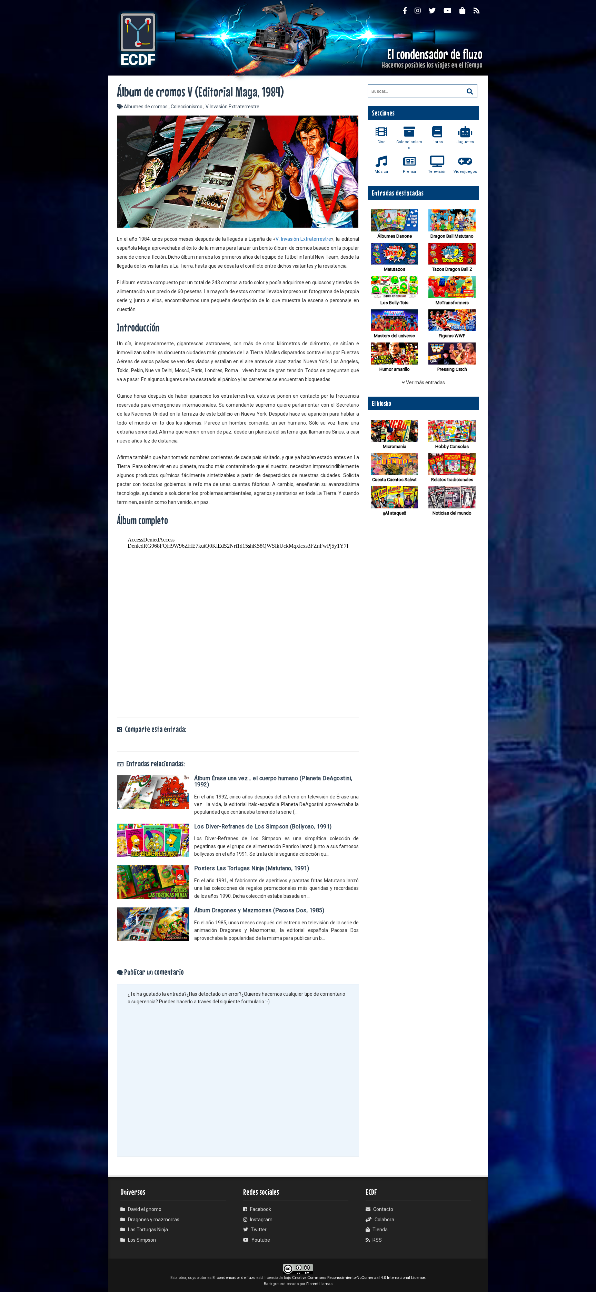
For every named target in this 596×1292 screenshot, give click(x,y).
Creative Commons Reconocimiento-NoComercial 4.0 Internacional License (358, 1277)
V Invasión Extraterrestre (232, 106)
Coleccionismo (187, 106)
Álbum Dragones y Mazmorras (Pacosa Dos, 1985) (259, 910)
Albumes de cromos (146, 106)
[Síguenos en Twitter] (436, 10)
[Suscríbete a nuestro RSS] (481, 10)
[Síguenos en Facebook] (409, 10)
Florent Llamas (319, 1284)
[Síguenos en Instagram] (422, 10)
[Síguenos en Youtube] (451, 10)
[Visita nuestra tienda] (466, 10)
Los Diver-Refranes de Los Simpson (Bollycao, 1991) (263, 826)
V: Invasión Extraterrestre (303, 239)
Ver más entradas (425, 382)
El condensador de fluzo (233, 1277)
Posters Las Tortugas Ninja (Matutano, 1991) (251, 868)
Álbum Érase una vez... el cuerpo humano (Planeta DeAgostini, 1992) (273, 781)
